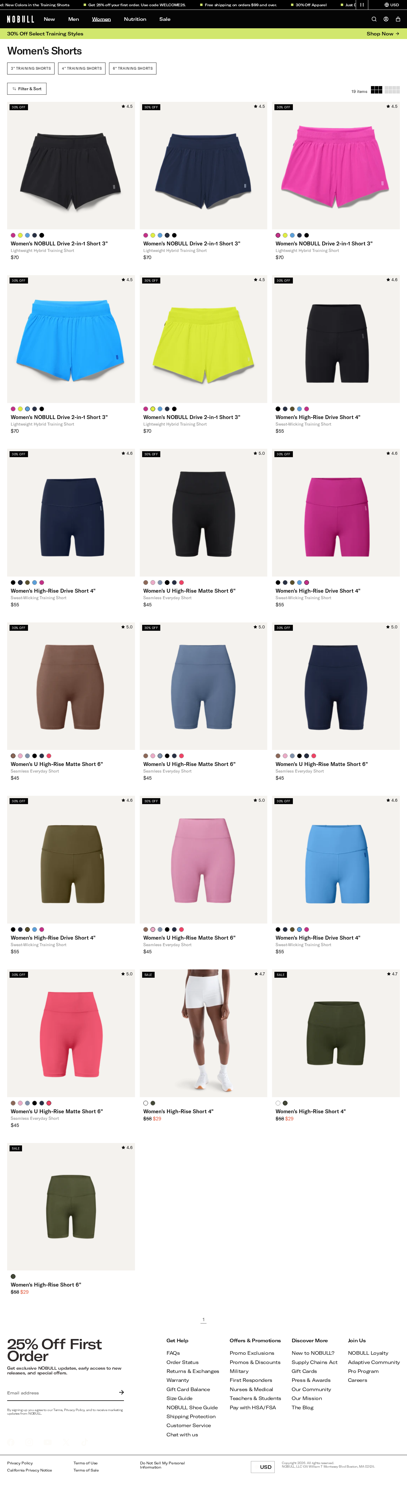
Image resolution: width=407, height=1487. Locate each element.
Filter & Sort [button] (29, 89)
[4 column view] (392, 90)
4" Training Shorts (82, 68)
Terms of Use (86, 1463)
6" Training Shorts (133, 68)
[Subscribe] (120, 1393)
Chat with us (182, 1434)
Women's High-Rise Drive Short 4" (318, 417)
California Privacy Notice (29, 1470)
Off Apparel (303, 5)
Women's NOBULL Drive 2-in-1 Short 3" (59, 243)
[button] (362, 4)
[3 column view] (376, 90)
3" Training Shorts (31, 68)
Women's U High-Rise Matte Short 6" (189, 590)
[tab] (13, 235)
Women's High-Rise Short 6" (46, 1284)
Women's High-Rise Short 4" (178, 1111)
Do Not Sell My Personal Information (162, 1465)
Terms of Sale (86, 1470)
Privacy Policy (20, 1463)
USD (267, 1468)
